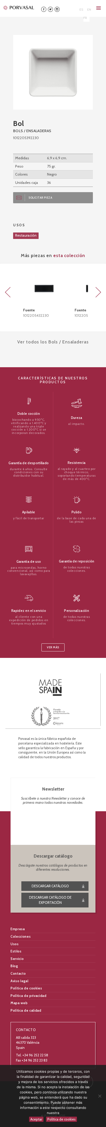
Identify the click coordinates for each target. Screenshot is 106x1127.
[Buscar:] (70, 7)
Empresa (18, 929)
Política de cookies (26, 988)
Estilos (16, 951)
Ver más (53, 647)
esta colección (69, 255)
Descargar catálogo (50, 886)
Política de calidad (26, 1010)
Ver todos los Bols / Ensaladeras (53, 341)
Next (98, 292)
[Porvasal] (19, 7)
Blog (14, 966)
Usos (15, 944)
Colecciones (21, 936)
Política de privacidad (28, 996)
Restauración (26, 235)
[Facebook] (43, 8)
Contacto (18, 973)
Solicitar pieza (40, 197)
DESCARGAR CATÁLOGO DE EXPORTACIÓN (50, 900)
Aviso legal (19, 981)
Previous (8, 292)
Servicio (17, 959)
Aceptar (36, 1119)
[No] (99, 1096)
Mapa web (19, 1003)
